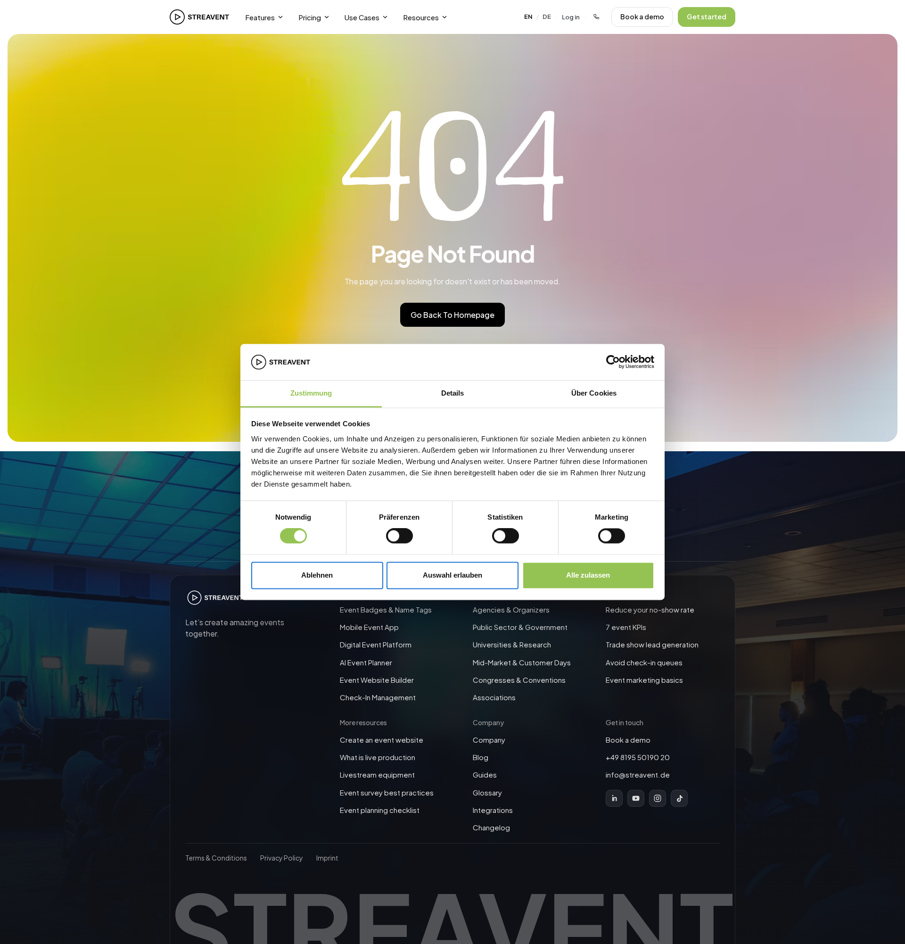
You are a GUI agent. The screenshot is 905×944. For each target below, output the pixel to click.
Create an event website (381, 739)
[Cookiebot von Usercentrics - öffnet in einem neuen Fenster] (613, 362)
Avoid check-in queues (644, 662)
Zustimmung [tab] (311, 393)
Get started (706, 16)
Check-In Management (378, 697)
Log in (571, 17)
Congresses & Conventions (519, 679)
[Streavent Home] (199, 17)
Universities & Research (512, 644)
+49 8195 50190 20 (638, 757)
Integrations (493, 809)
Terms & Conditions (216, 857)
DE (547, 16)
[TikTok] (679, 798)
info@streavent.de (638, 774)
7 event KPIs (626, 626)
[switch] (399, 536)
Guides (485, 774)
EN (528, 16)
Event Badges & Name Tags (386, 609)
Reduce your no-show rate (650, 609)
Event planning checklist (380, 809)
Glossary (487, 792)
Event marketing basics (644, 679)
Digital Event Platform (375, 644)
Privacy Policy (281, 857)
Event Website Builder (377, 679)
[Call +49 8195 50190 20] (596, 17)
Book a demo (642, 16)
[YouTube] (635, 798)
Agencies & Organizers (511, 609)
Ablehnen (317, 575)
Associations (494, 697)
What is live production (377, 757)
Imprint (327, 857)
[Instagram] (657, 798)
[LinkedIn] (614, 798)
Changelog (491, 827)
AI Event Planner (366, 662)
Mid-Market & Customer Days (522, 662)
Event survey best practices (387, 792)
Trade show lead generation (652, 644)
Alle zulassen (588, 575)
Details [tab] (452, 393)
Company (489, 739)
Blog (480, 757)
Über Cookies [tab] (594, 393)
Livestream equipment (377, 774)
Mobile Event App (369, 626)
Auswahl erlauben (452, 575)
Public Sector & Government (520, 626)
